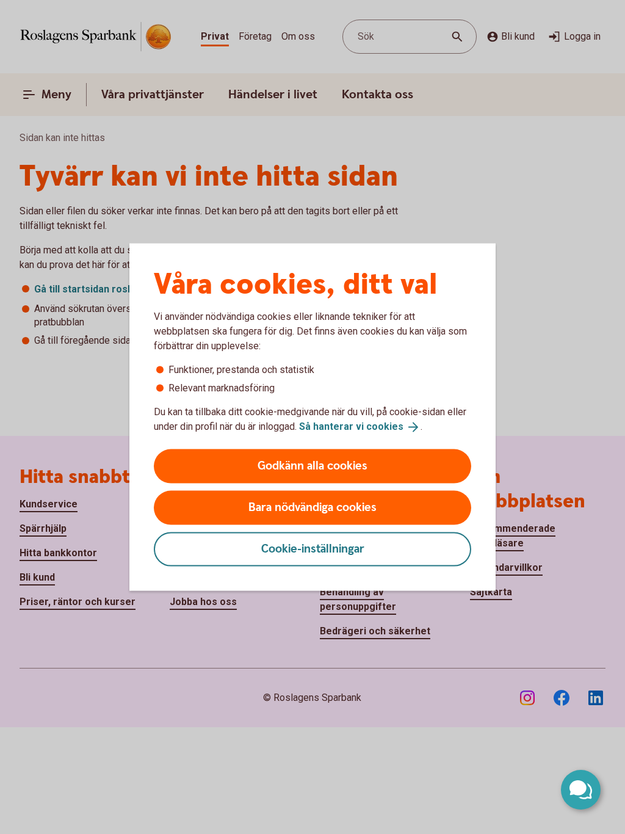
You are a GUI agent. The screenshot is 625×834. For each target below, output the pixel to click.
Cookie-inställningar (312, 548)
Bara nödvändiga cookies (312, 507)
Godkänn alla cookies (312, 465)
